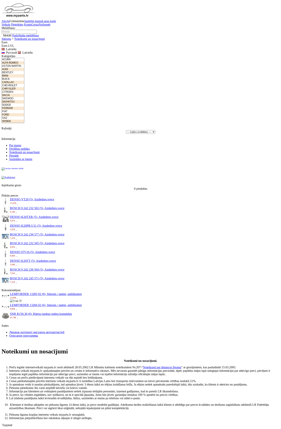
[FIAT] (13, 111)
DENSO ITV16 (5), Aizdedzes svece (32, 252)
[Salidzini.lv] (13, 180)
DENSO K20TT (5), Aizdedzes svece (33, 260)
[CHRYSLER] (13, 88)
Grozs (35, 24)
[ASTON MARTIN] (13, 66)
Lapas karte (49, 21)
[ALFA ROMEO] (13, 63)
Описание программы (23, 335)
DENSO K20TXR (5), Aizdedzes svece (34, 217)
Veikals (6, 24)
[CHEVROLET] (13, 85)
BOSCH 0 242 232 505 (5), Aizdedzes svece (37, 243)
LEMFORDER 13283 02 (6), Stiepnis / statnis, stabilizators (46, 294)
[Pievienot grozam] (17, 202)
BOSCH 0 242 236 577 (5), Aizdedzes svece (37, 234)
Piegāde (14, 155)
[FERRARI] (13, 108)
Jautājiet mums (33, 21)
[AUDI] (13, 69)
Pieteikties (17, 24)
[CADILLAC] (13, 82)
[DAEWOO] (13, 98)
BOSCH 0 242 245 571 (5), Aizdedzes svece (37, 278)
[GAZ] (13, 118)
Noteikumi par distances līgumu (162, 367)
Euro (4, 45)
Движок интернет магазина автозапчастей (36, 332)
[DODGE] (13, 105)
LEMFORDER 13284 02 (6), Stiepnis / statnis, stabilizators (46, 305)
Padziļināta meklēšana (25, 35)
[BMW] (13, 75)
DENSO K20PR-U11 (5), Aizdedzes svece (36, 225)
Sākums (6, 38)
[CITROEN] (13, 92)
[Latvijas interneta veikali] (13, 171)
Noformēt (44, 24)
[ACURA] (13, 59)
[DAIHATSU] (13, 101)
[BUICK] (13, 79)
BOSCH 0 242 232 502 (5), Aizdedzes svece (37, 208)
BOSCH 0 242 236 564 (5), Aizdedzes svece (37, 269)
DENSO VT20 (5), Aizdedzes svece (32, 199)
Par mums (15, 145)
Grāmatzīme (17, 21)
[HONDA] (13, 121)
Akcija (6, 21)
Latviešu (27, 52)
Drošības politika (19, 148)
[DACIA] (13, 95)
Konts (27, 24)
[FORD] (13, 114)
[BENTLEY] (13, 72)
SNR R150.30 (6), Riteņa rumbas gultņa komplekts (41, 313)
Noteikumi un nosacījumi (29, 38)
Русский (11, 52)
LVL (11, 45)
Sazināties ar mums (20, 159)
